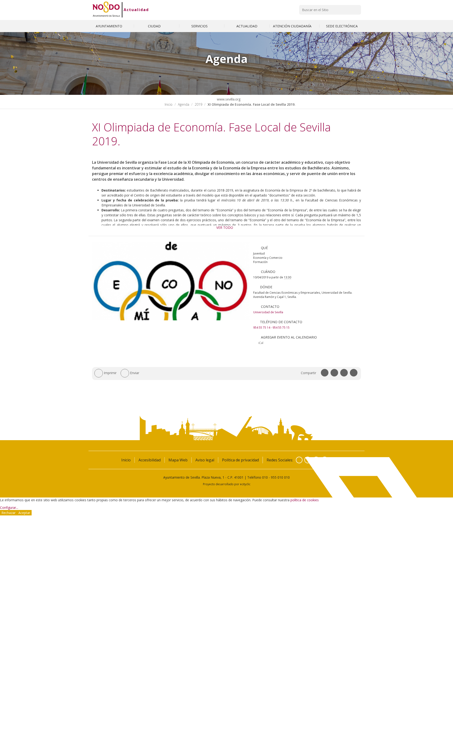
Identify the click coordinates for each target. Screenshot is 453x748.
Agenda (183, 104)
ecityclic (245, 484)
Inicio (168, 104)
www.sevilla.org (228, 99)
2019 (198, 104)
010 (265, 477)
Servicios (200, 26)
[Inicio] (106, 9)
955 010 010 (280, 477)
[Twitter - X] (307, 460)
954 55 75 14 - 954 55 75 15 (271, 327)
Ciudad (155, 26)
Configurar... (9, 507)
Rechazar (8, 512)
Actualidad (136, 9)
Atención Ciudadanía (292, 26)
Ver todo (224, 227)
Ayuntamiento (109, 26)
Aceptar (24, 512)
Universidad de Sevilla (268, 312)
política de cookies (304, 500)
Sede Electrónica (342, 26)
